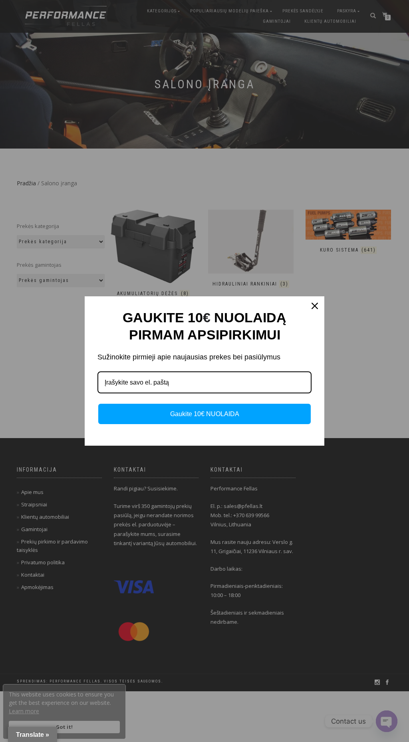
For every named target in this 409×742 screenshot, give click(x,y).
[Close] (314, 305)
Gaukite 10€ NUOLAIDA (204, 414)
